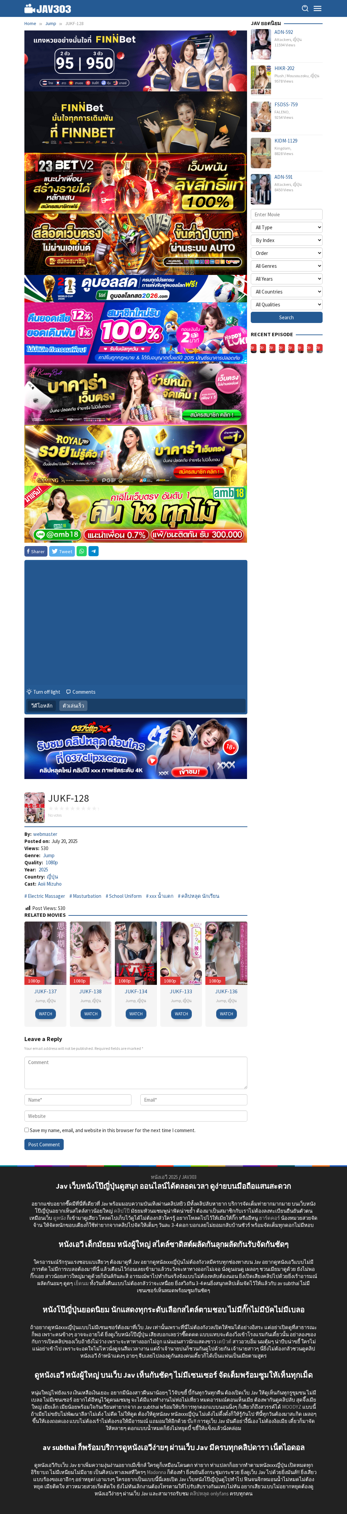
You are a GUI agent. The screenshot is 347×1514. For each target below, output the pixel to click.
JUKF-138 (90, 991)
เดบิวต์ (224, 1341)
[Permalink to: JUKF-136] (226, 952)
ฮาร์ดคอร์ (269, 1218)
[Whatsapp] (82, 551)
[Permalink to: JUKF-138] (90, 952)
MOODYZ (291, 1407)
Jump (49, 855)
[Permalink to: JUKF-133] (181, 952)
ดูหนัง (59, 1218)
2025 (43, 869)
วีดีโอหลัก (42, 705)
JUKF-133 (181, 991)
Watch (45, 1014)
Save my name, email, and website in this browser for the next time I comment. (113, 1130)
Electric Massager (46, 896)
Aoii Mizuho (50, 884)
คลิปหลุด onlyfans (209, 1493)
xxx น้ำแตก (161, 896)
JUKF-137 (45, 991)
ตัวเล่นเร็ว (73, 705)
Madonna (156, 1472)
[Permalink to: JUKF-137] (45, 952)
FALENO (281, 111)
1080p (52, 862)
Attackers (282, 39)
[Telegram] (93, 551)
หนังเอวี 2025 (164, 1177)
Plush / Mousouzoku (291, 75)
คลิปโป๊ (122, 1211)
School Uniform (125, 896)
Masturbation (87, 896)
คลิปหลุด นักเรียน (200, 896)
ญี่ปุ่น (52, 876)
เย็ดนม (81, 1283)
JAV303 (189, 1177)
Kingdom (282, 148)
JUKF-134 (136, 991)
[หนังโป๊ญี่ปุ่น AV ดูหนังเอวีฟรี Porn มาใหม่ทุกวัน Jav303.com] (47, 8)
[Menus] (317, 8)
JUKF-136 (226, 991)
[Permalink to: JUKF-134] (136, 952)
